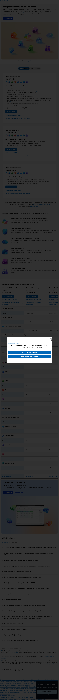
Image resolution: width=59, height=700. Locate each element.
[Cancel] (50, 339)
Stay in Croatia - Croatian (29, 352)
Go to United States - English (29, 356)
